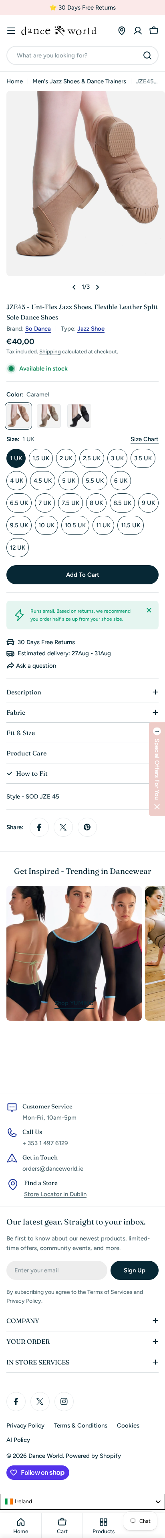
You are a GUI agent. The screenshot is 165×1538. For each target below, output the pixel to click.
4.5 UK (43, 480)
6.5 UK (19, 503)
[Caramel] (18, 416)
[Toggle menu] (11, 30)
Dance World (45, 1455)
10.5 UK (75, 525)
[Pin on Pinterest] (87, 827)
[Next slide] (97, 287)
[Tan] (49, 416)
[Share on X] (63, 827)
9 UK (148, 503)
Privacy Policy (25, 1425)
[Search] (147, 55)
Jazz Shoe (91, 328)
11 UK (103, 525)
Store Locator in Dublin (55, 1194)
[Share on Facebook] (39, 827)
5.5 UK (95, 480)
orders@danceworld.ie (52, 1168)
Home (14, 81)
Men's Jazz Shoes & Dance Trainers (79, 81)
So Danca (38, 328)
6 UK (120, 480)
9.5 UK (19, 525)
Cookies (128, 1425)
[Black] (79, 416)
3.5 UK (143, 458)
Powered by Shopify (93, 1455)
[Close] (149, 610)
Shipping (50, 351)
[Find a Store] (122, 30)
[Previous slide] (74, 287)
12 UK (17, 547)
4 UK (16, 480)
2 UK (66, 458)
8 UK (96, 503)
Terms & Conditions (80, 1425)
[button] (157, 769)
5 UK (68, 480)
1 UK (16, 458)
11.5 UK (130, 525)
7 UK (44, 503)
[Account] (138, 30)
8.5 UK (122, 503)
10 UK (46, 525)
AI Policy (18, 1439)
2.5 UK (92, 458)
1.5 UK (40, 458)
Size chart (145, 439)
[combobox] (82, 55)
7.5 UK (70, 503)
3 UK (117, 458)
